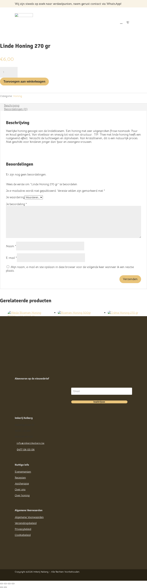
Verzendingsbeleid (26, 523)
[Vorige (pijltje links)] (1, 587)
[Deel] (9, 583)
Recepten (20, 477)
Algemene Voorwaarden (29, 517)
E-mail (11, 258)
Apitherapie (22, 483)
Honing (17, 96)
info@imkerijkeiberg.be (30, 443)
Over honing (22, 495)
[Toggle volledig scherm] (5, 583)
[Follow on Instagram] (24, 559)
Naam (11, 246)
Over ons (20, 489)
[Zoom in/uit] (1, 583)
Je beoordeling (16, 204)
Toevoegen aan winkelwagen (24, 81)
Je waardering (15, 197)
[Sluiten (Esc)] (13, 583)
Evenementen (23, 471)
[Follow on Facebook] (17, 559)
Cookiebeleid (23, 535)
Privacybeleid (23, 529)
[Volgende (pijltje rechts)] (5, 587)
